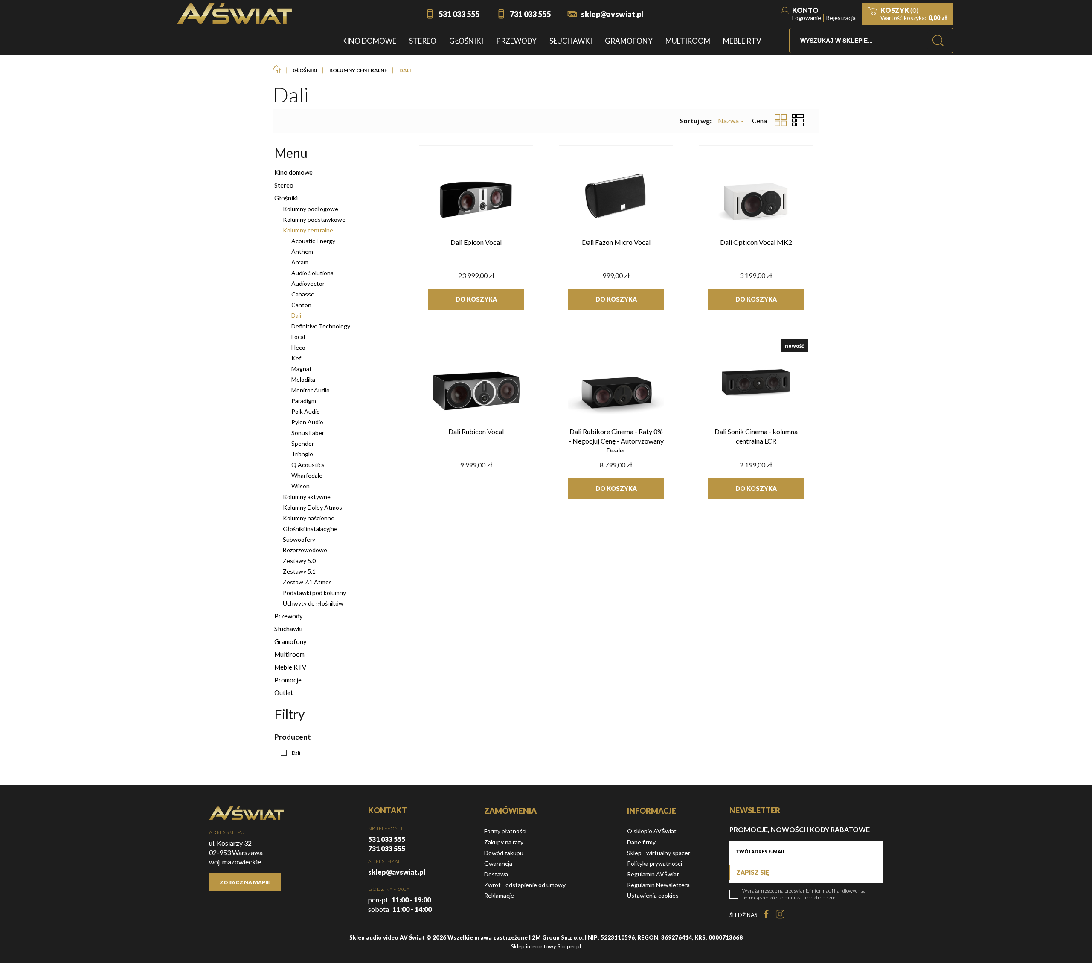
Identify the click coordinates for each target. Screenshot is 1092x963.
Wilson (300, 486)
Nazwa (728, 121)
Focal (298, 336)
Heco (298, 347)
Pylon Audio (307, 422)
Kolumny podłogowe (310, 208)
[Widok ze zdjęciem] (781, 120)
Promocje (288, 680)
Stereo (283, 185)
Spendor (302, 443)
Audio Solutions (312, 272)
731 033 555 (530, 14)
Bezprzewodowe (305, 550)
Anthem (302, 251)
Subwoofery (299, 539)
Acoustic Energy (313, 240)
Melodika (303, 379)
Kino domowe (293, 172)
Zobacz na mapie (245, 882)
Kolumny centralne (308, 230)
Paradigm (303, 400)
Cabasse (302, 294)
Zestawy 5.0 (299, 560)
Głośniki (286, 198)
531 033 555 (459, 14)
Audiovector (308, 283)
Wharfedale (306, 475)
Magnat (301, 368)
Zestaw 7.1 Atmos (307, 582)
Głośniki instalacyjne (310, 528)
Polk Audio (305, 411)
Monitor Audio (310, 390)
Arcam (299, 262)
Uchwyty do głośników (313, 603)
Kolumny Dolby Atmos (312, 507)
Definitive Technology (320, 326)
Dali (296, 315)
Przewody (288, 616)
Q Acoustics (308, 464)
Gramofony (290, 641)
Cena (759, 120)
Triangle (302, 454)
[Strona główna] (234, 13)
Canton (301, 304)
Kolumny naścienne (308, 518)
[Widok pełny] (798, 120)
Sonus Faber (307, 432)
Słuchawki (288, 628)
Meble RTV (290, 667)
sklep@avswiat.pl (612, 14)
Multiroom (289, 654)
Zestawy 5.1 (299, 571)
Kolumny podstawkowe (314, 219)
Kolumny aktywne (307, 496)
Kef (296, 358)
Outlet (283, 692)
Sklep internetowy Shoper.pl (546, 946)
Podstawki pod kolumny (314, 592)
